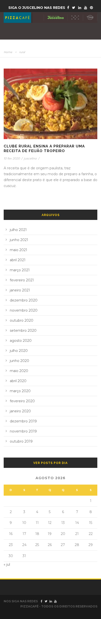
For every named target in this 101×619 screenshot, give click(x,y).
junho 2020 (19, 361)
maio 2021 (18, 250)
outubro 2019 (21, 441)
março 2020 (20, 391)
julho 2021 (18, 230)
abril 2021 (17, 260)
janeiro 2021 (20, 290)
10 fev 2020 (12, 158)
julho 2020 (19, 350)
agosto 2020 (21, 340)
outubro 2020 (21, 320)
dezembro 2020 (24, 300)
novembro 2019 (23, 431)
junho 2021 (19, 240)
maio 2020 (19, 371)
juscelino (30, 158)
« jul (7, 564)
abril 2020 (18, 381)
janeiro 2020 (20, 411)
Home (8, 52)
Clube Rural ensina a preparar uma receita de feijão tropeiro (44, 148)
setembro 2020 (23, 330)
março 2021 (20, 270)
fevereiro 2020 (22, 401)
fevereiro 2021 (22, 280)
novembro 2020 (24, 310)
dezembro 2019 (23, 421)
